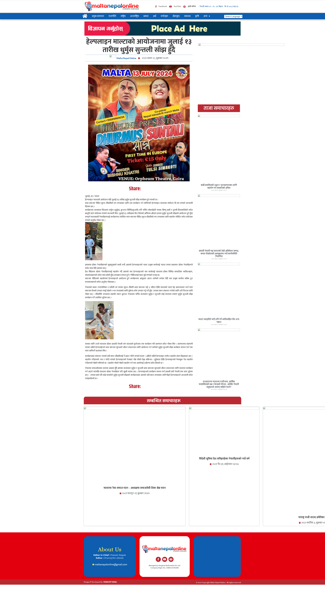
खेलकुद (176, 16)
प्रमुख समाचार (98, 16)
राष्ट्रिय (123, 16)
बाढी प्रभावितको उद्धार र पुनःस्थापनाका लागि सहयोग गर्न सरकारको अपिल (219, 186)
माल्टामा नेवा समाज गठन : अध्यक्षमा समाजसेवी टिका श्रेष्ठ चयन (135, 488)
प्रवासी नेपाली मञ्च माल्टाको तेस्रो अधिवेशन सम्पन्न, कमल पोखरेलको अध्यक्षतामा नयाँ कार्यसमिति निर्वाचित (219, 253)
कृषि (197, 16)
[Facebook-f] (158, 559)
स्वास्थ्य (187, 16)
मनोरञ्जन (164, 16)
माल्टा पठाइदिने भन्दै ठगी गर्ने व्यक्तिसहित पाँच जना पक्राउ (218, 320)
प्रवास (145, 16)
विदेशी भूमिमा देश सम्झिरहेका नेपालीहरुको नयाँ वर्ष (224, 458)
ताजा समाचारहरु (219, 108)
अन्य (205, 16)
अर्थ (154, 16)
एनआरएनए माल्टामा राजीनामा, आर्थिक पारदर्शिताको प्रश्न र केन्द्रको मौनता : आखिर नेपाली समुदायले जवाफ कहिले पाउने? (219, 384)
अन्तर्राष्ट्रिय (134, 16)
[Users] (171, 559)
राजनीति (112, 16)
